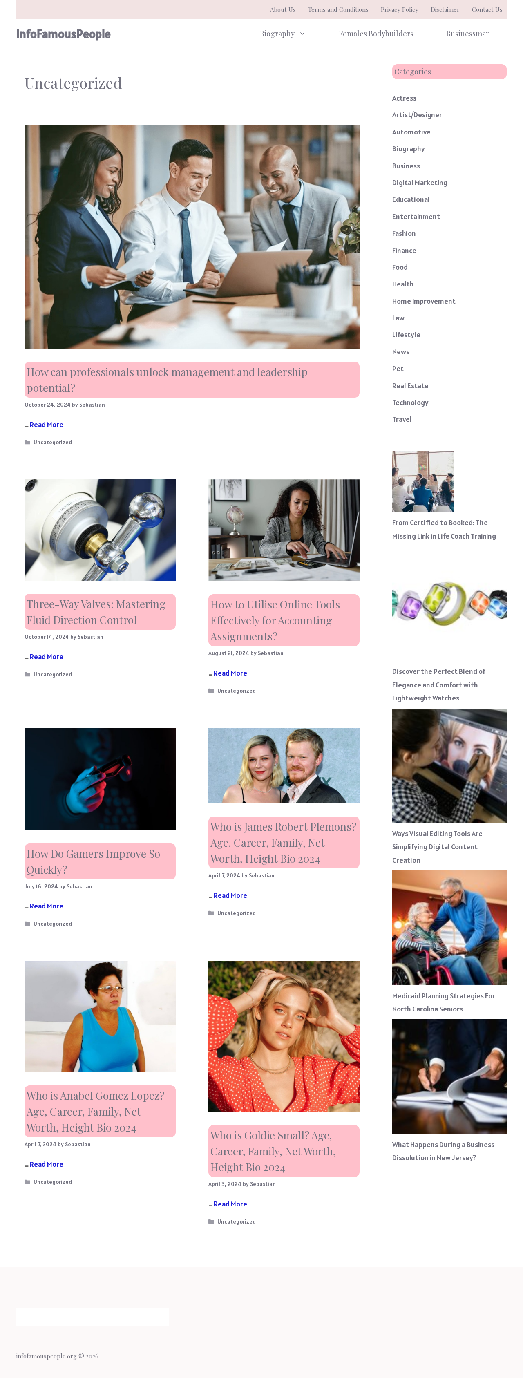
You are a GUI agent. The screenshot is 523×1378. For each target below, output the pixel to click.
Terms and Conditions (338, 9)
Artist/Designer (417, 114)
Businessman (468, 33)
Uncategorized (53, 442)
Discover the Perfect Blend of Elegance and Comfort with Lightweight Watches (438, 684)
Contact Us (487, 9)
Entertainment (416, 216)
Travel (402, 419)
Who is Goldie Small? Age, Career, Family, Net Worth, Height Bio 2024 (273, 1151)
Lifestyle (406, 334)
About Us (283, 9)
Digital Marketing (419, 182)
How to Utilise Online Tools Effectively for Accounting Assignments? (275, 620)
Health (403, 284)
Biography (277, 33)
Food (400, 267)
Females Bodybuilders (376, 33)
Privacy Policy (399, 9)
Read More (46, 424)
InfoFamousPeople (63, 33)
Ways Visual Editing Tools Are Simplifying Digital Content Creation (437, 847)
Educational (411, 199)
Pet (398, 368)
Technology (410, 402)
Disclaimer (445, 9)
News (400, 351)
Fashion (404, 233)
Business (406, 165)
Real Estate (410, 385)
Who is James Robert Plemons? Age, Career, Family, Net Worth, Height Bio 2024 (283, 842)
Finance (404, 250)
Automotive (411, 131)
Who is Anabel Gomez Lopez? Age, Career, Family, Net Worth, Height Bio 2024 (95, 1111)
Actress (404, 98)
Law (398, 317)
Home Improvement (424, 301)
